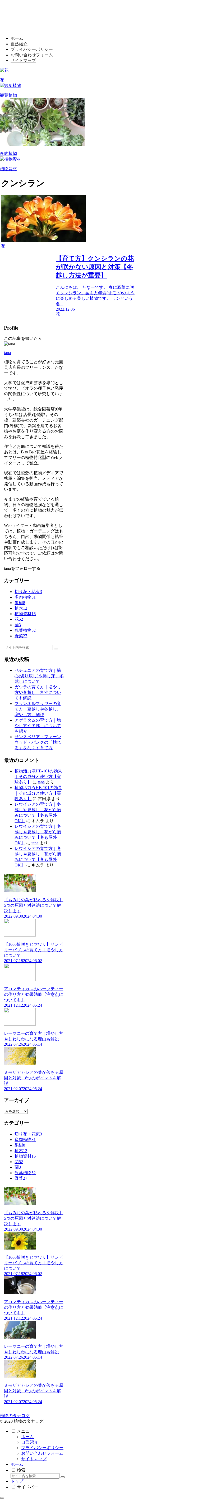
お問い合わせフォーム (42, 1453)
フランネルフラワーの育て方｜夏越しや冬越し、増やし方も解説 (38, 709)
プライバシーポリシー (42, 1448)
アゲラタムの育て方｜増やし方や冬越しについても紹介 (38, 725)
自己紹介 (29, 1442)
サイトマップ (34, 1459)
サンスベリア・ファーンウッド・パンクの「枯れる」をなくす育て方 (38, 742)
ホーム (27, 1436)
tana (7, 352)
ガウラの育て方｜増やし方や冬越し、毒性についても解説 (38, 692)
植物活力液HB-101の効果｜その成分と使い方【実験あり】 (38, 776)
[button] (56, 648)
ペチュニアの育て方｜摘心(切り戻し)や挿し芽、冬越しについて (39, 676)
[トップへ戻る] (2, 1498)
